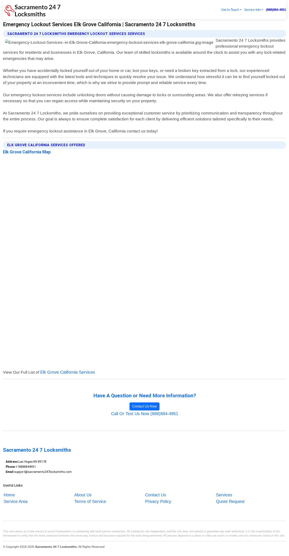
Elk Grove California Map (27, 151)
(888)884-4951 (276, 9)
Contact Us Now (144, 406)
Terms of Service (90, 501)
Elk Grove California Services (67, 372)
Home (9, 495)
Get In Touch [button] (230, 9)
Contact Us (155, 495)
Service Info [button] (252, 9)
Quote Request (230, 501)
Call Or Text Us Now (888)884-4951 (144, 413)
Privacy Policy (158, 501)
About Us (83, 495)
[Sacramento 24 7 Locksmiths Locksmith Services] (32, 10)
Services (224, 495)
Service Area (16, 501)
